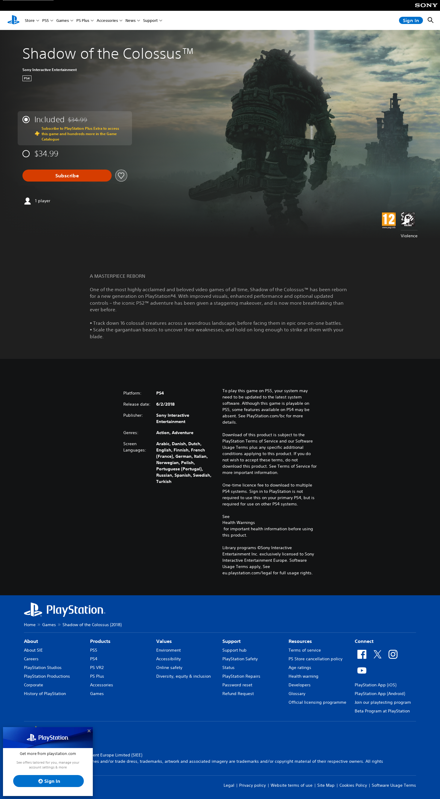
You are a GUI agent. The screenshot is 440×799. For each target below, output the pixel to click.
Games (62, 20)
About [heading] (31, 641)
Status (228, 667)
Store (30, 20)
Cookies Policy (353, 785)
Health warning (303, 676)
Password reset (237, 685)
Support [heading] (231, 641)
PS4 (93, 658)
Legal (229, 785)
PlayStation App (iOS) (375, 685)
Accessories (107, 20)
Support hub (234, 650)
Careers (31, 658)
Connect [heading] (364, 641)
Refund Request (238, 693)
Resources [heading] (300, 641)
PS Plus (82, 20)
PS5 (45, 20)
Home (30, 624)
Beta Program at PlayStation (382, 711)
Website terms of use (291, 785)
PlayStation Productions (47, 676)
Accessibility (168, 658)
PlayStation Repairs (241, 676)
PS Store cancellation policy (315, 658)
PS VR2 (97, 667)
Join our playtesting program (383, 702)
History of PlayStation (45, 693)
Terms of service (305, 650)
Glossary (297, 693)
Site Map (326, 785)
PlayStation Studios (43, 667)
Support (150, 20)
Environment (168, 650)
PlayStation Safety (240, 658)
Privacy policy (252, 785)
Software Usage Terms (394, 785)
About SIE (33, 650)
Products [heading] (100, 641)
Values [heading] (164, 641)
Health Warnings (238, 522)
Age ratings (300, 667)
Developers (300, 685)
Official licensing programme (317, 702)
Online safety (169, 667)
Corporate (33, 685)
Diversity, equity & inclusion (183, 676)
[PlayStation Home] (13, 20)
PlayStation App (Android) (380, 693)
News (130, 20)
